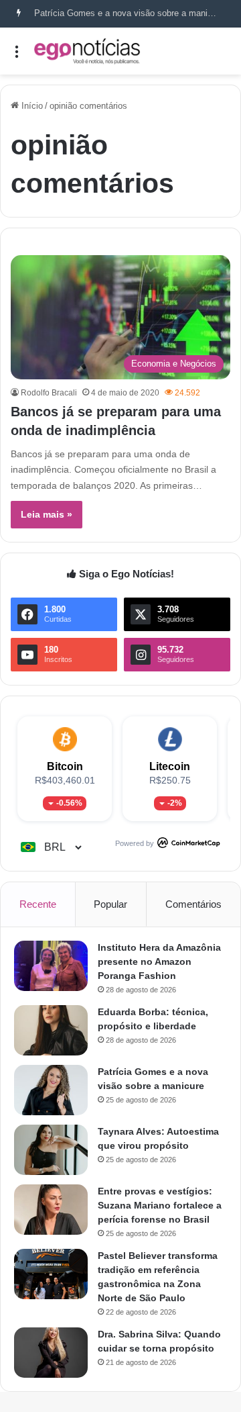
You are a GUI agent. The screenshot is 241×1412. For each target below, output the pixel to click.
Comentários (193, 904)
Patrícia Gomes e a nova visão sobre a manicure (129, 13)
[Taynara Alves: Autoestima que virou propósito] (51, 1150)
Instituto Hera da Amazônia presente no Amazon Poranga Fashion (159, 961)
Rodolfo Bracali (49, 392)
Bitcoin (65, 766)
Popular (110, 904)
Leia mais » (46, 514)
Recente (37, 904)
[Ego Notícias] (87, 51)
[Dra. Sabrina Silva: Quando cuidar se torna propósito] (51, 1352)
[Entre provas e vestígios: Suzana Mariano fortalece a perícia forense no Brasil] (51, 1209)
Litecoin (169, 766)
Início (31, 106)
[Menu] (16, 56)
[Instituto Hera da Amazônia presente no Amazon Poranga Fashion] (51, 966)
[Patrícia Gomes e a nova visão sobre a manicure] (51, 1090)
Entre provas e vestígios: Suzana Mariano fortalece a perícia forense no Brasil (160, 1205)
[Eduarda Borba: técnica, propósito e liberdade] (51, 1030)
